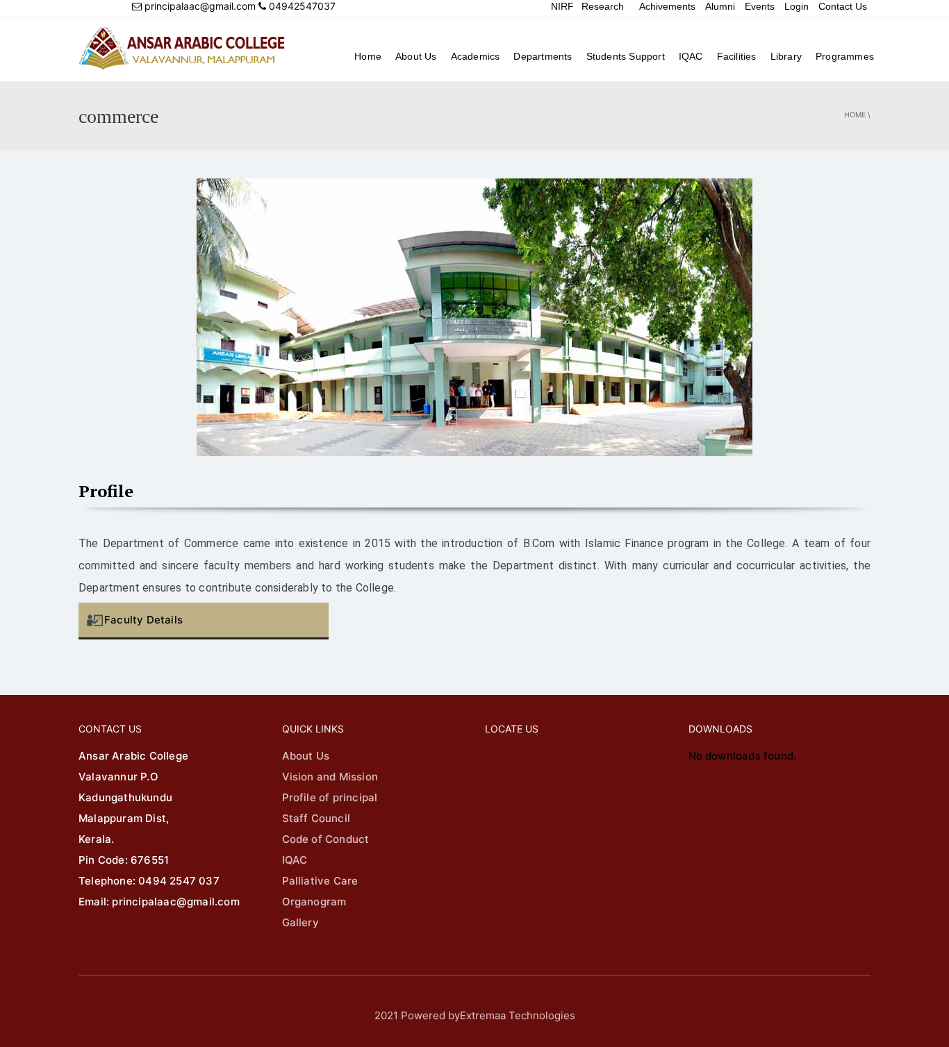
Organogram (314, 901)
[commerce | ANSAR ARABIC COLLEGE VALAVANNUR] (183, 48)
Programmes (845, 56)
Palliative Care (320, 880)
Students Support (625, 56)
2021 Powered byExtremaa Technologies (474, 1015)
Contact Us (842, 6)
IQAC (691, 56)
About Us (416, 56)
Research (602, 6)
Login (796, 6)
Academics (475, 56)
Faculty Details (143, 619)
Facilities (737, 56)
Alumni (720, 6)
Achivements (667, 6)
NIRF (562, 6)
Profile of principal (330, 797)
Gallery (300, 922)
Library (786, 56)
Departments (542, 56)
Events (760, 6)
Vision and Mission (330, 776)
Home (367, 56)
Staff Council (316, 818)
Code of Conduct (326, 839)
